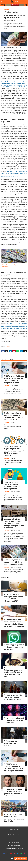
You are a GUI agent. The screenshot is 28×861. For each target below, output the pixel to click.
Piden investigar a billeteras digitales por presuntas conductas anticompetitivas (13, 485)
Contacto (14, 832)
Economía (6, 9)
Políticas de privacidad (14, 835)
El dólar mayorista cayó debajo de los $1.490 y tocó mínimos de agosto (13, 562)
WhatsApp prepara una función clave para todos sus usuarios (14, 647)
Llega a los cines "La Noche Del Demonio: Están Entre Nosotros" (13, 697)
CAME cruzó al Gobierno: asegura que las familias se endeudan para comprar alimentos (14, 379)
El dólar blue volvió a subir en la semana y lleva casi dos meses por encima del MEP (13, 416)
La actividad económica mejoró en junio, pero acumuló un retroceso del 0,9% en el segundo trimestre (14, 450)
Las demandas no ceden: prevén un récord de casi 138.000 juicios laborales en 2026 (13, 597)
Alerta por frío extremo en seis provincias (10, 743)
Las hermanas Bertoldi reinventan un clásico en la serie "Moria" (14, 720)
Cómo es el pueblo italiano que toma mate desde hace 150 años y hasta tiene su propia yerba (13, 672)
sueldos (8, 346)
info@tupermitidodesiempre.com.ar (14, 848)
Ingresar (15, 838)
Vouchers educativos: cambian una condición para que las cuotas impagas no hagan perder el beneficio (14, 523)
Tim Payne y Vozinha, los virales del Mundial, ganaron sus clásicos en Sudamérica (13, 792)
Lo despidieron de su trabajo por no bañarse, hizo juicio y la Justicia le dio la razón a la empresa (14, 622)
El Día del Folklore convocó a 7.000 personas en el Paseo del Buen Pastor (14, 817)
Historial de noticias (14, 829)
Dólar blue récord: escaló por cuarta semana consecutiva (13, 265)
